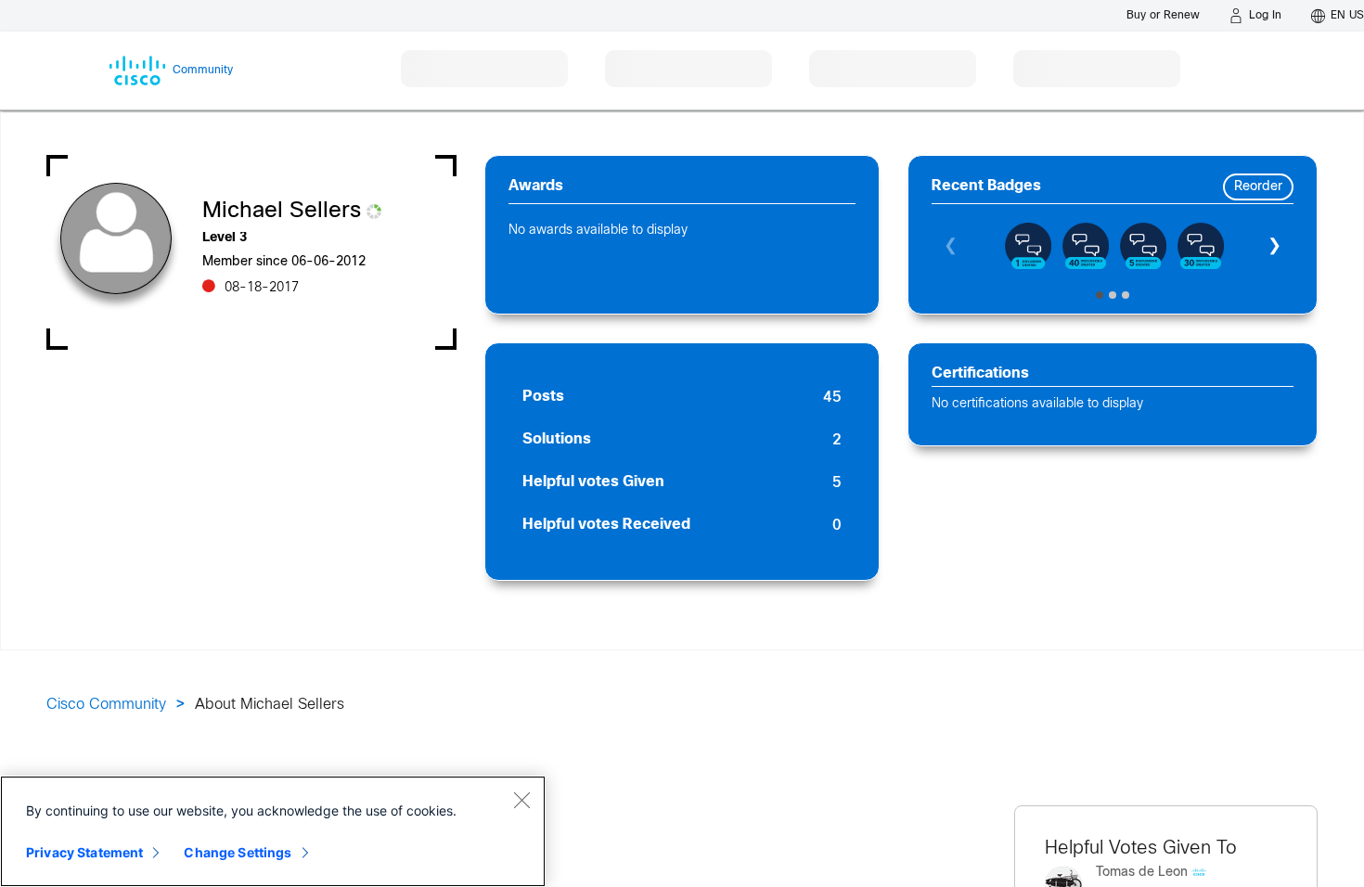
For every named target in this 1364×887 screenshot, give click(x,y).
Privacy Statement (84, 852)
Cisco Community (106, 705)
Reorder (1258, 187)
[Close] (521, 800)
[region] (273, 831)
